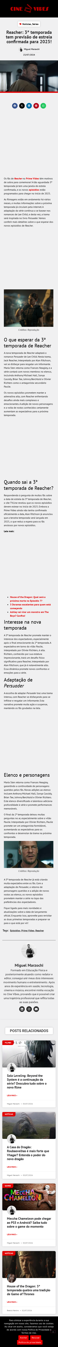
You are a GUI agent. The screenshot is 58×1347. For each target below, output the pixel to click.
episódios (34, 189)
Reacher (18, 178)
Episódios (15, 930)
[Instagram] (29, 1009)
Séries (35, 24)
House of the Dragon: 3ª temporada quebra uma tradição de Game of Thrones (28, 1290)
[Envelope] (36, 1009)
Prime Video (32, 178)
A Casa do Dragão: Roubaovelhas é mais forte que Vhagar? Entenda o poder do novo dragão (28, 1153)
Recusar (36, 1337)
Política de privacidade (30, 1342)
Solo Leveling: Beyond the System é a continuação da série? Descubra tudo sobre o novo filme (27, 1082)
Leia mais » (12, 1095)
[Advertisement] (29, 146)
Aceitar (23, 1337)
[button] (15, 106)
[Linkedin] (22, 1009)
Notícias (26, 24)
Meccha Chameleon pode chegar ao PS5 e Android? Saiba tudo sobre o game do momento (29, 1222)
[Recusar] (53, 1331)
